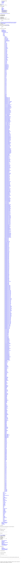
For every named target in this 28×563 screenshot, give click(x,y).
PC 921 (5, 486)
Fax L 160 (6, 45)
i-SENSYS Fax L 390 (7, 103)
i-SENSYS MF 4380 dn (7, 185)
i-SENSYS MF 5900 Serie (8, 206)
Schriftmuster (3, 548)
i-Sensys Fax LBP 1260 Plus (8, 106)
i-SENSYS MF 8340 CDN (8, 231)
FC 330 (5, 88)
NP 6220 (6, 456)
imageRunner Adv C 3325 (8, 302)
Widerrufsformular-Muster (5, 544)
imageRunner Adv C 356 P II (8, 315)
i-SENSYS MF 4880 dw (7, 200)
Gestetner (4, 497)
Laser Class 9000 (7, 337)
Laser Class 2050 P (7, 330)
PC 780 (5, 480)
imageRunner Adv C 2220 (8, 294)
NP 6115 (6, 454)
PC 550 (5, 472)
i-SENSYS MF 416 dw (7, 178)
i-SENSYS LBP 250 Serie (8, 116)
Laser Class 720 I (7, 335)
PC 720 (5, 474)
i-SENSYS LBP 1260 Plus (8, 110)
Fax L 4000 (6, 59)
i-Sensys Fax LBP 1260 (7, 105)
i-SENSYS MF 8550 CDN (8, 236)
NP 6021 (6, 453)
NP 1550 (6, 447)
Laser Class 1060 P (7, 329)
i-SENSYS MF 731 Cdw (7, 220)
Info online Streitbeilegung (5, 542)
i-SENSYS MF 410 (7, 172)
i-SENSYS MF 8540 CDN (8, 235)
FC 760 (5, 92)
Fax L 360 (6, 55)
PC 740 (5, 476)
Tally (3, 515)
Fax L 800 (6, 61)
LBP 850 (6, 423)
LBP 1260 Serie (6, 366)
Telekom (4, 516)
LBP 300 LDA (6, 385)
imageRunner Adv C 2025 (8, 291)
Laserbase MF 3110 (7, 344)
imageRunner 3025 (7, 269)
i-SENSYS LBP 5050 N (7, 133)
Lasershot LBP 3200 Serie (8, 356)
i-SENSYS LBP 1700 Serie (8, 112)
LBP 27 (5, 384)
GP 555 (5, 95)
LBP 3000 (6, 387)
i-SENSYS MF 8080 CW (8, 228)
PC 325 (5, 465)
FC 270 (5, 82)
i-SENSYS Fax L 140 (7, 98)
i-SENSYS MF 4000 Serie (8, 170)
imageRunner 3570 (7, 272)
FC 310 (5, 86)
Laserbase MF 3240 (7, 347)
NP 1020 (6, 440)
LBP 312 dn (6, 389)
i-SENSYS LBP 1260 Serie (8, 111)
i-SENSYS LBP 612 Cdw (8, 135)
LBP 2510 (6, 382)
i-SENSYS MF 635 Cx (7, 214)
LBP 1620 (6, 369)
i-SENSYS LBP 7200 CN (8, 149)
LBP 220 (6, 376)
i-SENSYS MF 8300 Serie (8, 229)
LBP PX (6, 431)
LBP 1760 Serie (6, 372)
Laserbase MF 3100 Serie (8, 343)
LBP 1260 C (6, 365)
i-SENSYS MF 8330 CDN (8, 230)
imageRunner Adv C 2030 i (8, 293)
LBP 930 (6, 426)
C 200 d (6, 37)
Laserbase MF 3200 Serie (8, 345)
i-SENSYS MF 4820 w (7, 199)
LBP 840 (6, 422)
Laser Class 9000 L (7, 338)
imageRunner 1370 (7, 249)
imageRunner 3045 (7, 270)
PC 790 (5, 481)
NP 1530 (6, 446)
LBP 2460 (6, 378)
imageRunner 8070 (7, 283)
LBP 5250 (6, 411)
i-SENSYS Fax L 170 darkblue (8, 101)
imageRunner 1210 (7, 246)
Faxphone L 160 (6, 66)
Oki (3, 507)
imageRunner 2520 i (7, 263)
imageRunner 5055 (7, 275)
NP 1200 (6, 441)
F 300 (5, 41)
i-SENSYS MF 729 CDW (8, 218)
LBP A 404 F (6, 428)
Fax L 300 (6, 53)
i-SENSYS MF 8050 (7, 227)
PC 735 (5, 475)
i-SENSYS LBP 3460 (7, 128)
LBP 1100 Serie (6, 361)
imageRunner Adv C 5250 (8, 323)
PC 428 (5, 470)
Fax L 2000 (6, 47)
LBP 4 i (5, 403)
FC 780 (5, 93)
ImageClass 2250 (7, 240)
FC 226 (5, 80)
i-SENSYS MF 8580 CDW (8, 237)
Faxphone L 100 (6, 64)
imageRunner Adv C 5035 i (8, 318)
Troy (3, 518)
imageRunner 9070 (7, 284)
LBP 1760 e (6, 371)
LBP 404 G (6, 404)
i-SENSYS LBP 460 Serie (8, 131)
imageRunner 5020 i (7, 274)
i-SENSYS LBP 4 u (7, 129)
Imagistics (4, 499)
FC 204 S (6, 74)
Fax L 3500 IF (6, 54)
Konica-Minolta (5, 500)
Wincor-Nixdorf (5, 520)
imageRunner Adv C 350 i (8, 304)
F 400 (5, 42)
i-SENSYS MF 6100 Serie (8, 208)
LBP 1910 (6, 374)
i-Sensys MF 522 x (7, 202)
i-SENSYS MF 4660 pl (7, 193)
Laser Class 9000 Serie (7, 340)
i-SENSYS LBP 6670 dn (7, 143)
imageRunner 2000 (7, 253)
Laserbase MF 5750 (7, 351)
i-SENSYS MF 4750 (7, 196)
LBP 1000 (6, 360)
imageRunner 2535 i (7, 267)
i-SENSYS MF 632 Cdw (7, 212)
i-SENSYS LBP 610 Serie (8, 134)
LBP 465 (6, 408)
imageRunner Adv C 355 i (8, 311)
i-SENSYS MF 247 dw (7, 166)
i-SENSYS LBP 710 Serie (8, 145)
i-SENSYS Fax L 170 (7, 100)
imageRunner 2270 (7, 259)
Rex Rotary (4, 512)
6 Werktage (4, 23)
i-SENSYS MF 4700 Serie (8, 195)
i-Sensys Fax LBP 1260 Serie (8, 107)
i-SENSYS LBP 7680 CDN (8, 152)
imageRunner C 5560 (7, 328)
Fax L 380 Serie (6, 57)
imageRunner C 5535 (7, 326)
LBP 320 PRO (6, 393)
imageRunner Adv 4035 (7, 286)
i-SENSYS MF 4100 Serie (8, 173)
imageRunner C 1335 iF (7, 325)
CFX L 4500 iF (6, 39)
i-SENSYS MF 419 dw (7, 179)
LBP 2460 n (6, 379)
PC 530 (5, 471)
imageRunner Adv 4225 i (7, 288)
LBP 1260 (6, 364)
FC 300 (5, 85)
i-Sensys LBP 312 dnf (7, 123)
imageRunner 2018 (7, 255)
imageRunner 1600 (7, 252)
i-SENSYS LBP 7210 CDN (8, 150)
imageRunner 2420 (7, 261)
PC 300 (5, 464)
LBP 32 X (6, 392)
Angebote (3, 523)
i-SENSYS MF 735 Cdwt (8, 223)
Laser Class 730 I (7, 336)
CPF (3, 492)
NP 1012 (6, 439)
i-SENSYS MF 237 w (7, 164)
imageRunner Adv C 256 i (8, 297)
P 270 (5, 460)
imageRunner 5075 (7, 276)
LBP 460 (6, 407)
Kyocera (4, 501)
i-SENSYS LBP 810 (7, 155)
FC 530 (5, 89)
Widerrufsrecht (3, 543)
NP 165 (5, 448)
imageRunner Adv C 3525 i (8, 307)
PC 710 (5, 473)
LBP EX (6, 429)
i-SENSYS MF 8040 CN (7, 226)
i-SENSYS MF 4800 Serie (8, 198)
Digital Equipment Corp (6, 495)
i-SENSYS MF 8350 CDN (8, 232)
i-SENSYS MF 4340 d (7, 183)
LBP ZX (6, 433)
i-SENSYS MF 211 (7, 156)
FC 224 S (6, 79)
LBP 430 (6, 405)
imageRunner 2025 (7, 257)
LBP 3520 (6, 398)
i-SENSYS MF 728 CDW (8, 217)
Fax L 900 (6, 62)
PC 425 (5, 469)
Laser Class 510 (6, 333)
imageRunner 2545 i (7, 268)
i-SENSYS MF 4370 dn (7, 184)
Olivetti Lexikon (5, 508)
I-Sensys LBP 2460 (7, 115)
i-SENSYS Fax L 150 (7, 99)
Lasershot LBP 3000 (7, 355)
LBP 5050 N (6, 410)
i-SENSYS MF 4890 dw (7, 201)
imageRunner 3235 (7, 271)
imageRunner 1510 (7, 250)
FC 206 (5, 75)
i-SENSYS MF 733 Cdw (7, 221)
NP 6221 (6, 457)
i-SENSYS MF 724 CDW (8, 216)
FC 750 (5, 91)
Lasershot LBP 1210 (7, 353)
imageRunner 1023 (7, 244)
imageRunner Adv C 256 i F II (8, 298)
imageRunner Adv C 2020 (8, 290)
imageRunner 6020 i (7, 278)
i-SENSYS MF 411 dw (7, 174)
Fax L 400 (6, 58)
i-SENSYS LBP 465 (7, 132)
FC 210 (5, 77)
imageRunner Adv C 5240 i (8, 322)
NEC (3, 505)
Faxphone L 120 (6, 65)
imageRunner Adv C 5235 (8, 320)
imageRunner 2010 (7, 254)
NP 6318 (6, 458)
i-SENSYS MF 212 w (7, 157)
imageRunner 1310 (7, 248)
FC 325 (5, 87)
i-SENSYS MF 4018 (7, 171)
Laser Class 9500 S (7, 342)
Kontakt (3, 8)
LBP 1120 (6, 363)
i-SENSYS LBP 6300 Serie (8, 137)
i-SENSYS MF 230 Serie (8, 161)
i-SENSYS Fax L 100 (7, 97)
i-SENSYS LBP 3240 (7, 126)
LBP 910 (6, 425)
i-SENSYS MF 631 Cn (7, 211)
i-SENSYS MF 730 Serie (8, 219)
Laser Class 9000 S (7, 339)
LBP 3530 (6, 399)
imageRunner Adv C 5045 (8, 319)
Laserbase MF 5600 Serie (8, 348)
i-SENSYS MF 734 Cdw (7, 222)
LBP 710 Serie (6, 418)
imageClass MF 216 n (7, 241)
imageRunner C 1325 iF (7, 324)
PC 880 (5, 484)
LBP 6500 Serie (6, 414)
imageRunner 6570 (7, 279)
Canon (4, 35)
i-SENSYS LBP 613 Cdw (8, 136)
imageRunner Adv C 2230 (8, 295)
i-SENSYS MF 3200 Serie (8, 167)
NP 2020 (6, 450)
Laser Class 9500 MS (7, 341)
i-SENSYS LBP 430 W (7, 130)
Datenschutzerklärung (4, 540)
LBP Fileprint (6, 430)
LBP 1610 (6, 368)
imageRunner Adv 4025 (7, 285)
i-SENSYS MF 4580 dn (7, 191)
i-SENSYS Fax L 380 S (7, 102)
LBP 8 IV (6, 419)
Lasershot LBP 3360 (7, 358)
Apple (4, 33)
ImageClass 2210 (7, 239)
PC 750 (5, 477)
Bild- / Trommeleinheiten (5, 522)
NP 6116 (6, 455)
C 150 (5, 36)
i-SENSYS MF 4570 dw (7, 190)
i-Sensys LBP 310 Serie (7, 122)
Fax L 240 (6, 49)
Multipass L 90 (6, 437)
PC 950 (5, 488)
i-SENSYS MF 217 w (7, 158)
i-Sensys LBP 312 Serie (7, 124)
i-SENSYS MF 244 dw (7, 165)
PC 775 (5, 479)
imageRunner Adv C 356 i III (8, 313)
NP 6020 (6, 452)
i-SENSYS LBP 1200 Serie (8, 108)
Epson (4, 496)
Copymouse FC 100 (7, 40)
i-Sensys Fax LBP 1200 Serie (8, 104)
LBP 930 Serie (6, 427)
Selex (3, 514)
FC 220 (5, 78)
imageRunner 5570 (7, 277)
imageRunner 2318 (7, 260)
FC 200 (5, 72)
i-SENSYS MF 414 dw (7, 176)
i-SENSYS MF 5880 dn (7, 205)
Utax (3, 519)
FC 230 (5, 81)
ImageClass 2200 (7, 238)
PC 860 (5, 483)
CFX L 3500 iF (6, 38)
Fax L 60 (6, 60)
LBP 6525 (6, 415)
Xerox (4, 521)
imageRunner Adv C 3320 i (8, 301)
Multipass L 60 (6, 436)
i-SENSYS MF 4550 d (7, 189)
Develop (4, 494)
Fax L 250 (6, 50)
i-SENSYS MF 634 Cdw (7, 213)
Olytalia (4, 509)
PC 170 (5, 463)
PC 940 (5, 487)
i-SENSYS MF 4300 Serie (8, 181)
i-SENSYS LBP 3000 (7, 121)
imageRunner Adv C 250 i (8, 296)
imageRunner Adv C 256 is (8, 300)
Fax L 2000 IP (6, 48)
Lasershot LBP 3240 (7, 357)
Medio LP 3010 (6, 435)
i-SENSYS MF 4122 (7, 175)
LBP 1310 (6, 367)
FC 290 (5, 84)
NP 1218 (6, 443)
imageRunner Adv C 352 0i (8, 305)
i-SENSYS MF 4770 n (7, 197)
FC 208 (5, 76)
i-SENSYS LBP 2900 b (7, 119)
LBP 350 (6, 397)
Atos (3, 34)
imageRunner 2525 (7, 264)
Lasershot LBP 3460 (7, 359)
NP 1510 (6, 445)
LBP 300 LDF (6, 386)
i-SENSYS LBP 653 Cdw (8, 139)
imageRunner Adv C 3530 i (8, 309)
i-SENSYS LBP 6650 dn (7, 142)
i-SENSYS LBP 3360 (7, 127)
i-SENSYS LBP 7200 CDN (8, 148)
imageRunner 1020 (7, 243)
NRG (3, 506)
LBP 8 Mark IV (6, 420)
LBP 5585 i (6, 413)
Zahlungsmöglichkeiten (4, 549)
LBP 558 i (6, 412)
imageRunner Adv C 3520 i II (8, 306)
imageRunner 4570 (7, 273)
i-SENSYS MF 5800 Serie (8, 204)
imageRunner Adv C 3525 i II (8, 308)
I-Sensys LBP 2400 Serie (7, 114)
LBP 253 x (6, 383)
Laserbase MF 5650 (7, 349)
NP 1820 (6, 449)
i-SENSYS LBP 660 (7, 141)
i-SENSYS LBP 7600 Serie (8, 151)
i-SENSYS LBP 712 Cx (7, 146)
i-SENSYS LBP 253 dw (7, 118)
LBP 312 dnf (6, 390)
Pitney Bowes (4, 511)
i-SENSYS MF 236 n (7, 163)
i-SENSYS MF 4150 (7, 177)
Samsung (4, 513)
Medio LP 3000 (6, 434)
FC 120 (5, 71)
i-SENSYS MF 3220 (7, 168)
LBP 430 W (6, 406)
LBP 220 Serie (6, 377)
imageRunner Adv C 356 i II (8, 312)
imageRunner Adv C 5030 (8, 316)
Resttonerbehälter (4, 30)
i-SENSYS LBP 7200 (7, 147)
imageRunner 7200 (7, 282)
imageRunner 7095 (7, 280)
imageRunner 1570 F (7, 251)
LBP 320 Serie (6, 394)
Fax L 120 (6, 43)
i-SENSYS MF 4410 (7, 186)
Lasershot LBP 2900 (7, 354)
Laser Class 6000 (7, 334)
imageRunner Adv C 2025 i (8, 292)
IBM (3, 498)
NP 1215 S (6, 442)
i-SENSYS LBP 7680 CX (8, 153)
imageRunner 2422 (7, 262)
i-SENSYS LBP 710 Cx (7, 144)
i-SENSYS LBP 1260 (7, 109)
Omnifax (4, 510)
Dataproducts (4, 493)
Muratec (4, 504)
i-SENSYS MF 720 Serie (8, 215)
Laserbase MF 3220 (7, 346)
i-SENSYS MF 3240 (7, 169)
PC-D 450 (6, 491)
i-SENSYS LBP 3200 (7, 125)
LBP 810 (6, 421)
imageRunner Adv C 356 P (8, 314)
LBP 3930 (6, 401)
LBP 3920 (6, 400)
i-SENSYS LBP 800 (7, 154)
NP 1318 (6, 444)
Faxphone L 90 (6, 69)
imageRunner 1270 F (7, 247)
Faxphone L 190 (6, 67)
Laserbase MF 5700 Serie (8, 350)
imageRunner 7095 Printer (8, 281)
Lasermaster (4, 502)
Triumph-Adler (5, 517)
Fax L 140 (6, 44)
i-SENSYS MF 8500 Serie (8, 234)
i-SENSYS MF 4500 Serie (8, 188)
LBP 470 (6, 409)
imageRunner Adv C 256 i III (8, 299)
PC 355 (5, 467)
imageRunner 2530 (7, 265)
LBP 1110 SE (6, 362)
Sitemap (3, 547)
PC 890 (5, 485)
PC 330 (5, 466)
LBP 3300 (6, 395)
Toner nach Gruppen (5, 32)
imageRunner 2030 (7, 258)
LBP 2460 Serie (6, 380)
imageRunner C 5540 (7, 327)
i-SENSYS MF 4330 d (7, 182)
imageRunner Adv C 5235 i (8, 321)
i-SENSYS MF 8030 (7, 225)
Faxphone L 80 (6, 68)
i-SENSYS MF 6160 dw (7, 209)
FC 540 (5, 90)
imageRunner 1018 (7, 242)
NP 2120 (6, 451)
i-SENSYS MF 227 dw (7, 160)
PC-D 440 (6, 490)
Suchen (3, 6)
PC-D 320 (6, 489)
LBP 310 (6, 388)
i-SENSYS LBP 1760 (7, 113)
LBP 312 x (6, 391)
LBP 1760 (6, 370)
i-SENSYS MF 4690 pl (7, 194)
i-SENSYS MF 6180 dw (7, 210)
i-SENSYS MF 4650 (7, 192)
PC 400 (5, 468)
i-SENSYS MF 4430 (7, 187)
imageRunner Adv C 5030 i (8, 317)
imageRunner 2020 (7, 256)
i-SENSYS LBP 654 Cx (7, 140)
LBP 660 (6, 416)
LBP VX (6, 432)
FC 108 (5, 70)
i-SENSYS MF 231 (7, 162)
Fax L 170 (6, 46)
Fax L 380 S (6, 56)
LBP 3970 (6, 402)
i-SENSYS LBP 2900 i (7, 120)
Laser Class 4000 (7, 332)
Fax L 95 (6, 63)
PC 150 (5, 462)
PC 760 (5, 478)
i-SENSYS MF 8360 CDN (8, 233)
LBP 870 (6, 424)
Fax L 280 (6, 51)
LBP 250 (6, 381)
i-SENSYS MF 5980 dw (7, 207)
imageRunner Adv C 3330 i (8, 303)
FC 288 (5, 83)
